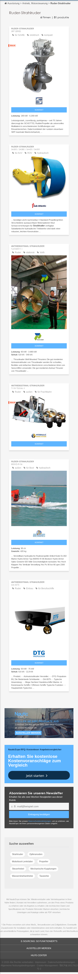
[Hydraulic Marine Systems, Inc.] (39, 434)
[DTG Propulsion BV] (39, 653)
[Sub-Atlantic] (39, 205)
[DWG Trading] (39, 532)
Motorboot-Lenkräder (22, 861)
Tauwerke (44, 876)
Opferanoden (35, 854)
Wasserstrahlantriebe (22, 876)
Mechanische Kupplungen (43, 868)
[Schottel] (39, 99)
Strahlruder (17, 854)
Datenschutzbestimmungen (39, 821)
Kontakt (39, 110)
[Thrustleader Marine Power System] (39, 335)
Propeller (43, 861)
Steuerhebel (18, 868)
